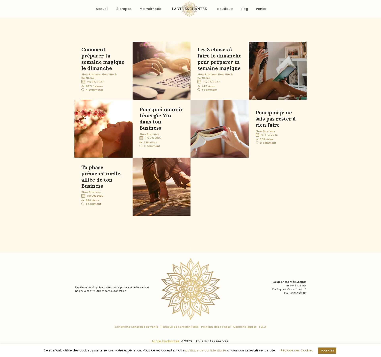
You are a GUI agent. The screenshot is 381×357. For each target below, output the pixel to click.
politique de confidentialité (205, 350)
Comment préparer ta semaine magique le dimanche (102, 58)
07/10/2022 (269, 135)
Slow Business (91, 74)
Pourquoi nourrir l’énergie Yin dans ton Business (161, 118)
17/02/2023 (153, 138)
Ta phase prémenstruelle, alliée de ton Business (101, 176)
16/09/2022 (95, 196)
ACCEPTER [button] (327, 350)
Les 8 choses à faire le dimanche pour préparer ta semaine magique (219, 58)
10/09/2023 (95, 81)
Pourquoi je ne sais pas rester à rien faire (276, 118)
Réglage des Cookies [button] (297, 350)
